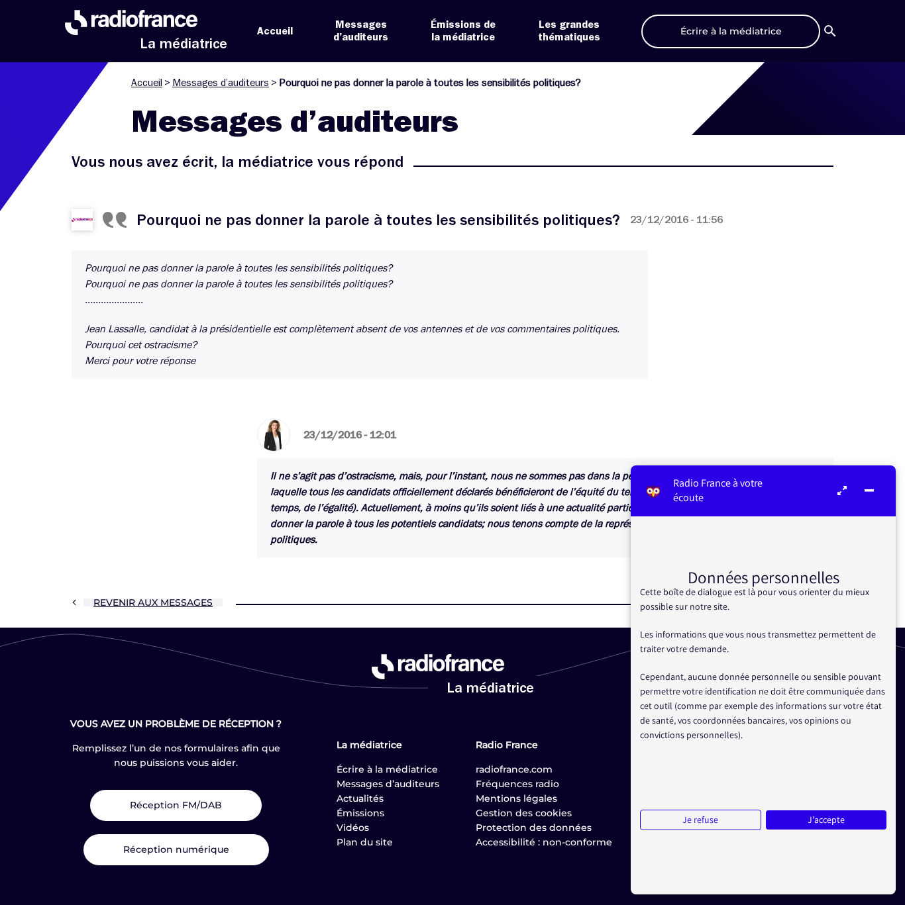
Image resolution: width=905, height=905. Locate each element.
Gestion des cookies (524, 813)
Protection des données (534, 828)
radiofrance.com (514, 769)
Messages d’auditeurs (220, 82)
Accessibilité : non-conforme (544, 842)
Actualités (360, 798)
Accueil (275, 31)
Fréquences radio (517, 784)
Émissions (360, 813)
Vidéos (353, 828)
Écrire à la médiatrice (387, 769)
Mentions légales (516, 798)
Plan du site (365, 842)
